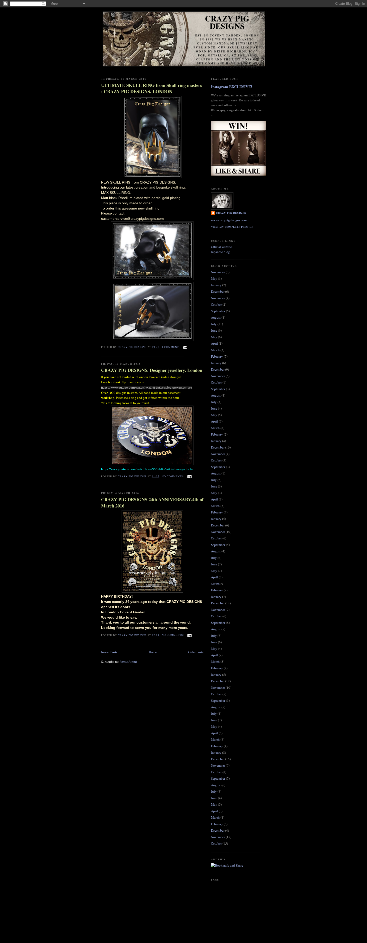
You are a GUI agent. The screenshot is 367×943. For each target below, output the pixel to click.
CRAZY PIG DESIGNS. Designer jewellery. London (151, 370)
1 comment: (171, 347)
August (216, 317)
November (218, 272)
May (214, 278)
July (214, 324)
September (218, 311)
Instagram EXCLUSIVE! (231, 86)
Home (153, 652)
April (214, 343)
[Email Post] (185, 347)
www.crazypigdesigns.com (229, 220)
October (216, 304)
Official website (221, 246)
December (217, 291)
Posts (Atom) (128, 661)
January (216, 285)
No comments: (173, 476)
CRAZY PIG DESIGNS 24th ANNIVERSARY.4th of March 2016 (152, 502)
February (217, 356)
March (215, 350)
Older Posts (195, 652)
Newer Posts (109, 652)
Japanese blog (220, 251)
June (214, 330)
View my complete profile (232, 227)
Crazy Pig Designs (227, 22)
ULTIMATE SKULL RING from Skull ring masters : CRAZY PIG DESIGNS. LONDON (151, 88)
